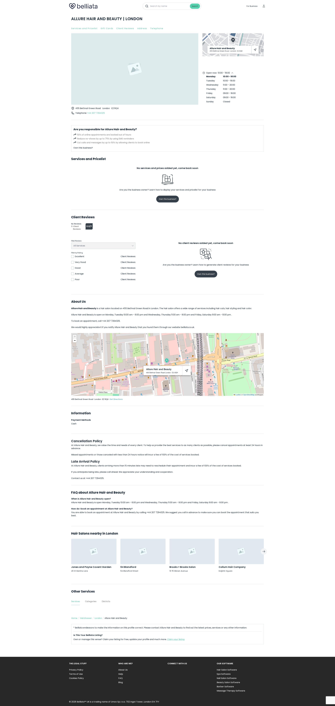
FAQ (120, 678)
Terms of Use (76, 674)
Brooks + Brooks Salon (182, 567)
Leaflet (237, 395)
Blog (120, 682)
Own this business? (83, 147)
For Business (252, 6)
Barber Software (225, 686)
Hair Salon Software (227, 669)
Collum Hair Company (232, 567)
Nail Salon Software (226, 678)
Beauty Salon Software (228, 682)
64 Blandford (128, 567)
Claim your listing (176, 639)
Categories (90, 601)
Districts (106, 601)
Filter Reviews (76, 241)
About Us (123, 669)
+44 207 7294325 (96, 113)
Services (75, 601)
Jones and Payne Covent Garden (91, 567)
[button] (167, 360)
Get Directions (116, 399)
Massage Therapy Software (231, 690)
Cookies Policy (76, 678)
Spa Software (224, 674)
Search (195, 6)
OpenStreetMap (248, 395)
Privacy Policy (76, 669)
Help (120, 674)
